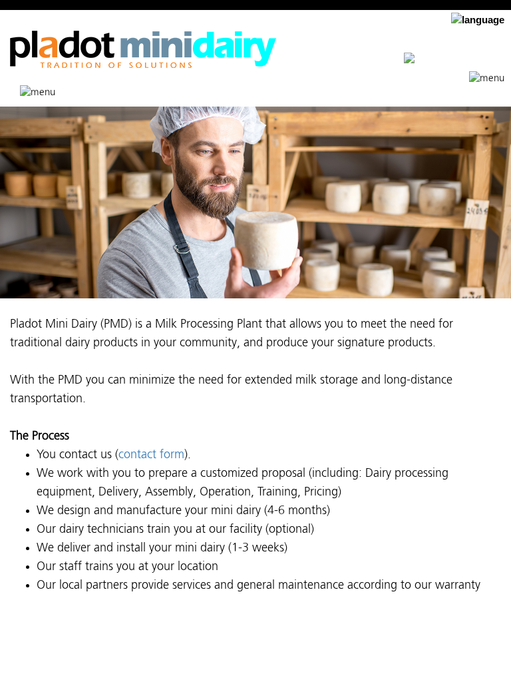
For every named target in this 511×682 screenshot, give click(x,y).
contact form (151, 455)
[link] (454, 60)
